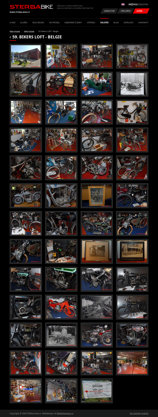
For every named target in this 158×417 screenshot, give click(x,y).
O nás (12, 22)
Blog (116, 22)
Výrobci (91, 22)
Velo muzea (38, 22)
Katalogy (128, 22)
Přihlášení (125, 11)
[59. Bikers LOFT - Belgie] (26, 56)
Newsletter (109, 11)
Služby (23, 22)
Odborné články (73, 22)
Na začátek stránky (139, 413)
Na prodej (54, 22)
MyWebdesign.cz (65, 413)
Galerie (104, 22)
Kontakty (143, 22)
